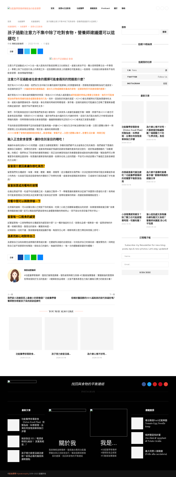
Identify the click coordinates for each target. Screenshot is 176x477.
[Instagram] (162, 8)
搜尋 (124, 27)
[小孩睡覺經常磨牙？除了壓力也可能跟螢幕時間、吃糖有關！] (133, 200)
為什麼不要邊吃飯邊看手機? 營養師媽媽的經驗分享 (157, 175)
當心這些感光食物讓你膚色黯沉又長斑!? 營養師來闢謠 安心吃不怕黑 (156, 219)
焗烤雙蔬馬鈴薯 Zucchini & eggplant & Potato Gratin (155, 437)
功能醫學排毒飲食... (25, 353)
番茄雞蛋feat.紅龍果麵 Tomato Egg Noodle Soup (156, 423)
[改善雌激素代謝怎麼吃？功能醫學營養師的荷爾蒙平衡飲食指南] (133, 157)
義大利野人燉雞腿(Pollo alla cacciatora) (156, 452)
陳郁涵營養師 (18, 43)
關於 (116, 8)
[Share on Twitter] (27, 51)
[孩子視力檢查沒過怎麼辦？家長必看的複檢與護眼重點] (61, 333)
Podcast (105, 8)
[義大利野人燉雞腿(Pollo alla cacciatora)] (137, 452)
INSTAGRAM (88, 391)
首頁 (52, 8)
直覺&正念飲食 (64, 8)
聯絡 (123, 8)
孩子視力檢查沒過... (61, 353)
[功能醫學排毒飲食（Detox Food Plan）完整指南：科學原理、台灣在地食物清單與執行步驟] (25, 333)
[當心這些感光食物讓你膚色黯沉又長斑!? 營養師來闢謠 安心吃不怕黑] (157, 200)
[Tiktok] (166, 8)
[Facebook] (158, 8)
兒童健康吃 (35, 21)
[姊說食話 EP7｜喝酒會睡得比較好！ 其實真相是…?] (13, 441)
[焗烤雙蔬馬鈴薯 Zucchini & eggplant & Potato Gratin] (137, 438)
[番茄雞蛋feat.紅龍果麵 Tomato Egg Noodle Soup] (137, 423)
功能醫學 (80, 8)
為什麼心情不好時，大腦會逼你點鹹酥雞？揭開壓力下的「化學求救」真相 (156, 131)
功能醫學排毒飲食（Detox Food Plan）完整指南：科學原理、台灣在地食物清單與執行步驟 (132, 133)
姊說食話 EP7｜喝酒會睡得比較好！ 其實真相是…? (32, 441)
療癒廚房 (93, 8)
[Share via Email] (40, 51)
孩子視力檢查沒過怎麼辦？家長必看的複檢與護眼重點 (32, 456)
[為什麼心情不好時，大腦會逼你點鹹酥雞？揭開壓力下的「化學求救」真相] (96, 333)
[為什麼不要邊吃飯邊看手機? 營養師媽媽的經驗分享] (157, 157)
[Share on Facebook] (20, 51)
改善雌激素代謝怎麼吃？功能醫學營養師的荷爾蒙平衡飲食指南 (131, 177)
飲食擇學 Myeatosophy (19, 473)
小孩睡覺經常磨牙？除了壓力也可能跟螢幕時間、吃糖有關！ (131, 217)
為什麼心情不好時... (97, 353)
